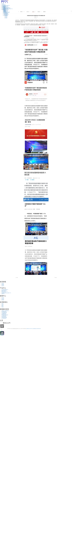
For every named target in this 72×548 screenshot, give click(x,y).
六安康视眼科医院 (4, 313)
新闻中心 (21, 11)
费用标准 (6, 17)
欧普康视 (3, 3)
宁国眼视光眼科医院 (4, 317)
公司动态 (33, 11)
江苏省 (2, 304)
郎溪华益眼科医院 (4, 316)
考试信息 (6, 16)
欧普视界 (44, 11)
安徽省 (4, 7)
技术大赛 (4, 8)
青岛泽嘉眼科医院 (4, 318)
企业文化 (3, 285)
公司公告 (4, 6)
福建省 (2, 305)
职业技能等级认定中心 (6, 12)
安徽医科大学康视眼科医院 (5, 310)
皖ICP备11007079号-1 (29, 328)
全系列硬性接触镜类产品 (6, 5)
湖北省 (2, 306)
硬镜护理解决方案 (5, 6)
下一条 (55, 277)
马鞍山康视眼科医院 (4, 312)
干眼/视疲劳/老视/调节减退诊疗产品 (6, 292)
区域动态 (39, 11)
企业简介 (4, 4)
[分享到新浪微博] (35, 18)
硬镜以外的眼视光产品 (6, 7)
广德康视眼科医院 (4, 315)
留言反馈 (4, 11)
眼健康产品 (3, 293)
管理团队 (3, 284)
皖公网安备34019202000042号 (37, 328)
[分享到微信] (36, 18)
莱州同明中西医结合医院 (5, 314)
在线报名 (6, 15)
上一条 (16, 277)
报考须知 (6, 13)
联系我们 (4, 10)
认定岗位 (6, 14)
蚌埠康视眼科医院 (4, 311)
